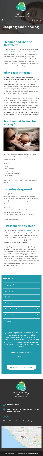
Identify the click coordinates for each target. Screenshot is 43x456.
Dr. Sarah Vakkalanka (18, 52)
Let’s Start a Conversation (21, 367)
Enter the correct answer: (21, 352)
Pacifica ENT (33, 52)
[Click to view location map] (22, 437)
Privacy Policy (27, 421)
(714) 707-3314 (37, 20)
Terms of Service (15, 421)
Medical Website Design (24, 453)
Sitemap (5, 421)
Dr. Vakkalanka (28, 230)
